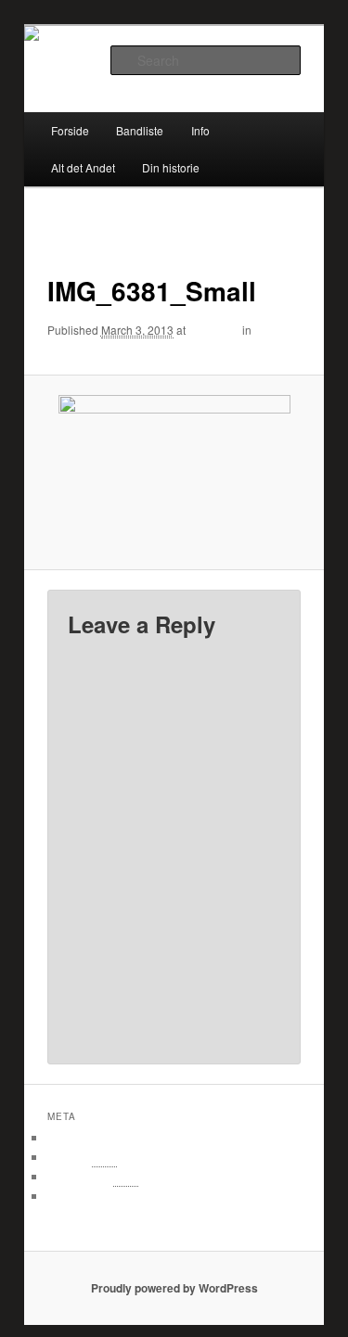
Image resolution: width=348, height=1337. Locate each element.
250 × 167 (213, 330)
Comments (92, 1177)
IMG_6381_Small (91, 346)
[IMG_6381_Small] (173, 472)
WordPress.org (90, 1196)
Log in (65, 1138)
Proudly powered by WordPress (174, 1288)
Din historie (171, 167)
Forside (70, 130)
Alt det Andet (83, 167)
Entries (82, 1157)
